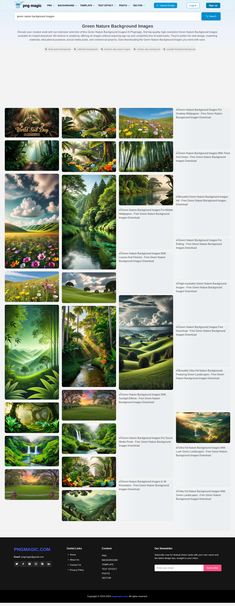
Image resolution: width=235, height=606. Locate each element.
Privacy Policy (77, 570)
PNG (104, 555)
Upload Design (167, 5)
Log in (193, 5)
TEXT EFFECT (109, 569)
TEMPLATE (108, 564)
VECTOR (106, 578)
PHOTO (106, 573)
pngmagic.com (32, 549)
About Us (74, 560)
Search (212, 16)
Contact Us (75, 565)
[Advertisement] (117, 79)
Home (73, 554)
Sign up (213, 5)
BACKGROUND (110, 560)
